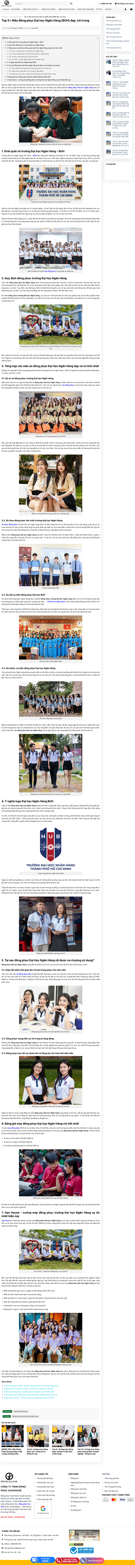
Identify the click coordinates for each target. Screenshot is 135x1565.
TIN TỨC (99, 9)
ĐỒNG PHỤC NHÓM (48, 9)
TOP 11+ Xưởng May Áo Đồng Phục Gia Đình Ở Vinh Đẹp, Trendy (120, 85)
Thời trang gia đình (113, 29)
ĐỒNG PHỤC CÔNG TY (30, 9)
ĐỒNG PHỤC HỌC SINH (66, 9)
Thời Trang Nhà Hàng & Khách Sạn (117, 42)
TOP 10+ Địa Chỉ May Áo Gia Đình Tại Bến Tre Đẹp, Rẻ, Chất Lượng (120, 125)
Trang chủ (6, 9)
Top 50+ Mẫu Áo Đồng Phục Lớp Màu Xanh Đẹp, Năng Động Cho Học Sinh (120, 63)
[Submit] (71, 3)
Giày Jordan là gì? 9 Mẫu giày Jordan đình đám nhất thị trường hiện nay (30, 1395)
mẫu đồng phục (50, 271)
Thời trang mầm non (113, 21)
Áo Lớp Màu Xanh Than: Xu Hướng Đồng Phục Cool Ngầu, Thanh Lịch (121, 74)
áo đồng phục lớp (23, 974)
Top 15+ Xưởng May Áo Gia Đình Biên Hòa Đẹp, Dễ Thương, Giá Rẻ (120, 105)
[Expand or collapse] (97, 38)
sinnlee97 (34, 28)
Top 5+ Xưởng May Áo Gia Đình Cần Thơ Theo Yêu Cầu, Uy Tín (120, 115)
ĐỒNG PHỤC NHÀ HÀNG (86, 9)
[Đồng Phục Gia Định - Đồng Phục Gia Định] (7, 4)
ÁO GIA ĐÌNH (15, 9)
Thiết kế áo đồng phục (56, 602)
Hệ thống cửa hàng (125, 4)
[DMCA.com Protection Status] (76, 1544)
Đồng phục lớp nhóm (114, 25)
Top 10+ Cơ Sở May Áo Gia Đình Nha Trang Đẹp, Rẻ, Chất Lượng (121, 95)
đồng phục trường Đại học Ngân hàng (25, 1416)
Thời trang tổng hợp (16, 17)
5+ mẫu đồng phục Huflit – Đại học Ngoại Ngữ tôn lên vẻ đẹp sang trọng (31, 1386)
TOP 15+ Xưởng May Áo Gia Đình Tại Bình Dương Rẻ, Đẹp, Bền (120, 135)
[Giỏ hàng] (131, 9)
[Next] (100, 1442)
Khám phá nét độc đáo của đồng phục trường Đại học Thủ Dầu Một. (29, 1392)
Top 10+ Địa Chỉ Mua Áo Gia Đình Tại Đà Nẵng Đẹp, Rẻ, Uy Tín (120, 143)
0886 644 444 (106, 4)
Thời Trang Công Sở (114, 37)
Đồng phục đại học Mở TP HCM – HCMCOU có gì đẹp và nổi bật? (28, 1389)
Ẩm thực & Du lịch (113, 33)
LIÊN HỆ (108, 9)
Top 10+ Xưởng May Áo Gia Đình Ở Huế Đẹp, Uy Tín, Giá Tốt (120, 152)
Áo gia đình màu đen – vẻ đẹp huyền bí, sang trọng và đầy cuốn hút (29, 1398)
